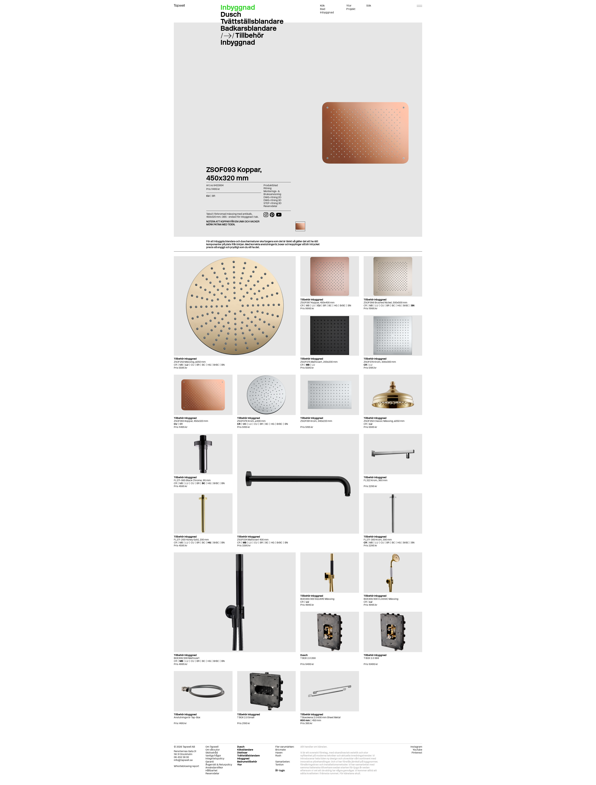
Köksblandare (245, 749)
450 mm (316, 720)
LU (186, 364)
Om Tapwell (212, 746)
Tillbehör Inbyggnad (242, 38)
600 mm (305, 720)
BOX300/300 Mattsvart (186, 658)
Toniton (279, 764)
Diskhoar (242, 752)
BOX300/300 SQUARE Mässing (317, 598)
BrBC (216, 364)
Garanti (209, 761)
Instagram (416, 746)
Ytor (349, 5)
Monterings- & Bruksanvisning (272, 193)
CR (175, 364)
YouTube (417, 749)
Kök (322, 5)
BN (223, 364)
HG (209, 364)
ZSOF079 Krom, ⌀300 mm (251, 421)
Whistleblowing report (186, 766)
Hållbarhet (211, 770)
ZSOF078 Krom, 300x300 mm (380, 361)
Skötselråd (211, 752)
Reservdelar (270, 206)
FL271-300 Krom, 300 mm (378, 539)
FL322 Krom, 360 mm (375, 480)
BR (198, 364)
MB (181, 364)
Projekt (350, 9)
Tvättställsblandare (252, 21)
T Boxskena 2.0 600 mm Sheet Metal (320, 717)
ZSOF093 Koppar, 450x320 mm (191, 421)
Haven (278, 752)
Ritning (267, 188)
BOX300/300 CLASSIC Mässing (381, 598)
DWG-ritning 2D (272, 197)
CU (192, 364)
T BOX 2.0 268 (308, 658)
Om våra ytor (212, 749)
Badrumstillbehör (247, 761)
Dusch (231, 14)
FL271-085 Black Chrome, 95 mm (192, 480)
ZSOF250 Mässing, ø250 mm (190, 361)
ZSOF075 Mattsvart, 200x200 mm (319, 361)
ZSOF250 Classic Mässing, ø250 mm (384, 421)
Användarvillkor (214, 767)
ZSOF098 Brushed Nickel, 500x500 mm (385, 302)
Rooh (278, 755)
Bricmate (280, 749)
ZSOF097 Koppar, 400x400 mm (317, 302)
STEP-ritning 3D (272, 203)
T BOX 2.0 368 (371, 658)
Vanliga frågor (213, 755)
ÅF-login (280, 770)
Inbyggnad (327, 12)
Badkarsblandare (249, 28)
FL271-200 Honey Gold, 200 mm (191, 539)
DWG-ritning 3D (272, 200)
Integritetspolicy (214, 758)
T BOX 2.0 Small (245, 717)
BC (203, 364)
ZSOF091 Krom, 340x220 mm (316, 421)
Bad (322, 9)
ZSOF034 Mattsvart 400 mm (253, 539)
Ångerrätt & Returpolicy (218, 764)
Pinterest (417, 752)
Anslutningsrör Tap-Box (187, 717)
